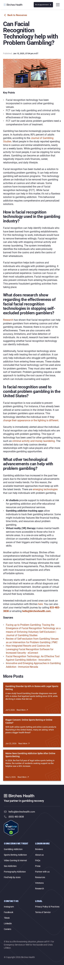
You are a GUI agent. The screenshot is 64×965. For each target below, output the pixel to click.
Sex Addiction (10, 866)
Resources (40, 877)
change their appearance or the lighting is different (30, 420)
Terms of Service (42, 912)
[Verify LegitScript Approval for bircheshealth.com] (11, 828)
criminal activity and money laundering (33, 441)
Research (8, 319)
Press (37, 866)
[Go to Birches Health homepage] (13, 4)
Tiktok (7, 918)
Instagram (9, 906)
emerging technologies (45, 489)
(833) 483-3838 (16, 816)
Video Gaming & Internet (15, 860)
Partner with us (42, 871)
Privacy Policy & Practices (47, 906)
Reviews (39, 849)
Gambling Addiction (13, 849)
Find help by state (12, 877)
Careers (7, 929)
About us (39, 855)
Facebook (8, 912)
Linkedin (8, 923)
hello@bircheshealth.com (22, 811)
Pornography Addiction (15, 871)
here (40, 604)
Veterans (39, 883)
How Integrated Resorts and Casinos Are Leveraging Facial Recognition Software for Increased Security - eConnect (30, 649)
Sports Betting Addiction (15, 855)
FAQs (37, 860)
